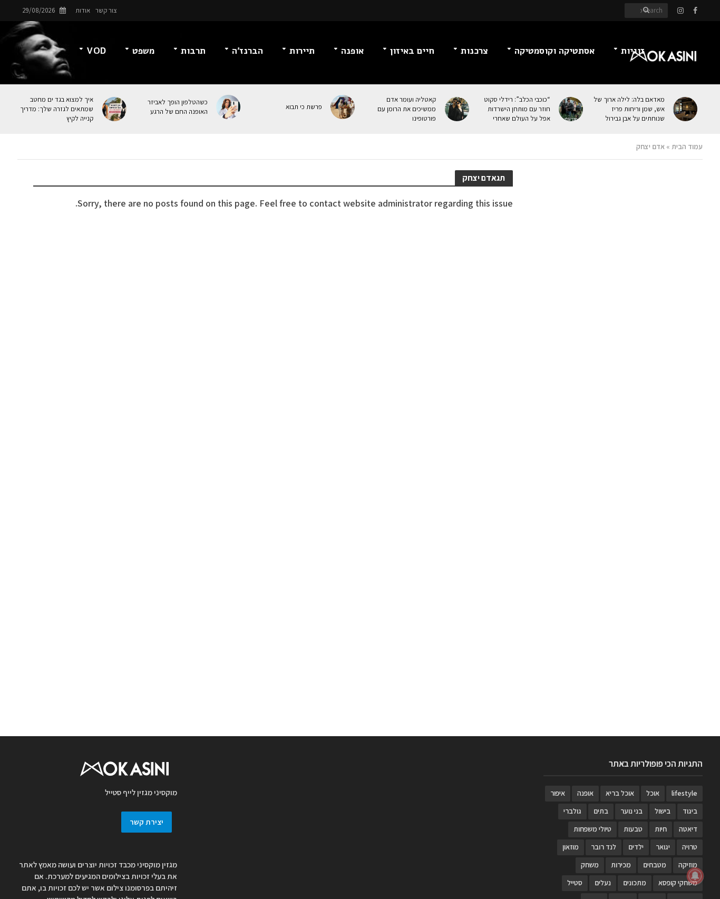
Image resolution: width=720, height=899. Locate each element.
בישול (662, 811)
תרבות (193, 51)
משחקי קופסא (677, 882)
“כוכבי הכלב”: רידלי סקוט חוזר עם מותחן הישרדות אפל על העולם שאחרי (517, 109)
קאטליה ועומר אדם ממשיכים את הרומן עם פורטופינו (406, 109)
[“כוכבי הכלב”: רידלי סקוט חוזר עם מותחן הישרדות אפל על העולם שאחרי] (572, 109)
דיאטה (688, 829)
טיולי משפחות (592, 829)
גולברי (572, 811)
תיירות (302, 51)
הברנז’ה (247, 51)
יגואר (663, 847)
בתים (600, 811)
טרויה (689, 847)
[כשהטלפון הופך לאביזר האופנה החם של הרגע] (229, 107)
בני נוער (631, 811)
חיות (661, 829)
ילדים (636, 847)
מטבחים (654, 864)
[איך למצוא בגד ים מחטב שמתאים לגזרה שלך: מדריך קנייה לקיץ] (115, 109)
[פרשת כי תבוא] (344, 107)
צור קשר (106, 10)
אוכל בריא (620, 793)
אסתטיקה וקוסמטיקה (554, 51)
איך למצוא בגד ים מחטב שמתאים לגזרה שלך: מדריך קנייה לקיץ (56, 109)
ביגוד (690, 811)
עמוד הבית (687, 146)
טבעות (633, 829)
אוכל (652, 793)
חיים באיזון (412, 51)
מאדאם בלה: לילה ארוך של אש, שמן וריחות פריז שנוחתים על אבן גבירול (628, 109)
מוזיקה (687, 864)
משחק (590, 864)
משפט (143, 51)
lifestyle (684, 793)
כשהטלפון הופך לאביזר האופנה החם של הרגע (178, 106)
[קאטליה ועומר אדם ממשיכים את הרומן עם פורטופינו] (457, 109)
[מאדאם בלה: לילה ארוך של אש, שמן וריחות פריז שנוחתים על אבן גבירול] (686, 109)
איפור (557, 793)
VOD (96, 51)
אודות (82, 10)
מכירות (621, 864)
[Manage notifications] (695, 875)
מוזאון (570, 847)
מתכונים (634, 882)
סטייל (574, 882)
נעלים (603, 882)
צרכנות (474, 51)
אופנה (352, 51)
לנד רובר (603, 847)
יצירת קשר (146, 822)
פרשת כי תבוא (304, 106)
